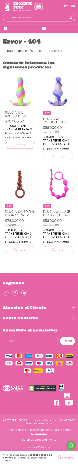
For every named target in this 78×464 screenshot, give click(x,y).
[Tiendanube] (39, 447)
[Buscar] (70, 17)
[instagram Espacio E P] (6, 293)
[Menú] (73, 7)
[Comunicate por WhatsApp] (71, 445)
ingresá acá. (39, 433)
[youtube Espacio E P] (24, 293)
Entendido (66, 457)
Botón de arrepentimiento (39, 439)
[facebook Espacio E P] (15, 293)
